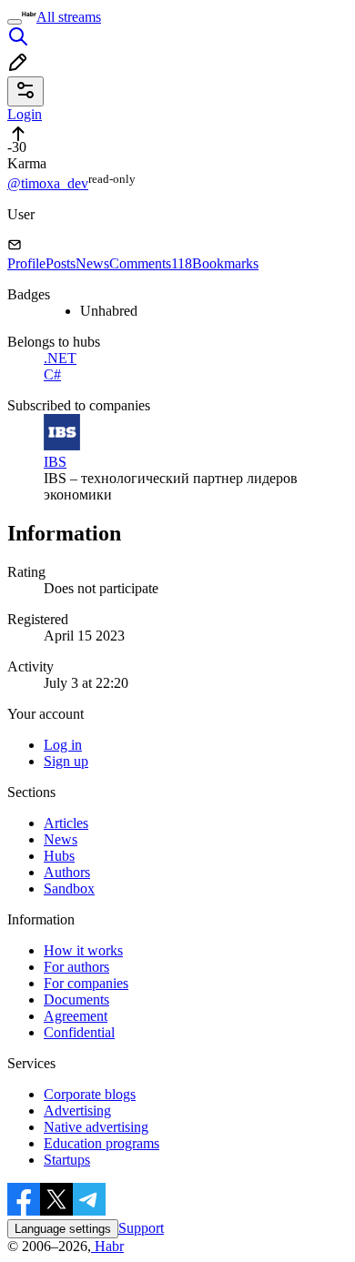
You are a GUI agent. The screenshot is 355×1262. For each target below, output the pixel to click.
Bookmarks (225, 263)
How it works (83, 950)
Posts (61, 263)
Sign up (66, 761)
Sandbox (69, 888)
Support (141, 1228)
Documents (76, 999)
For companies (86, 983)
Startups (67, 1159)
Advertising (77, 1110)
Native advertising (96, 1127)
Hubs (59, 855)
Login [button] (24, 114)
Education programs (101, 1143)
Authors (67, 872)
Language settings (63, 1229)
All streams (68, 17)
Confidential (79, 1032)
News (92, 263)
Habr (107, 1246)
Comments (150, 263)
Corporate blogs (90, 1094)
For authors (76, 966)
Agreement (75, 1016)
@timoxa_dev (47, 183)
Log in (63, 744)
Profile (26, 263)
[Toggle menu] (14, 22)
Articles (66, 823)
